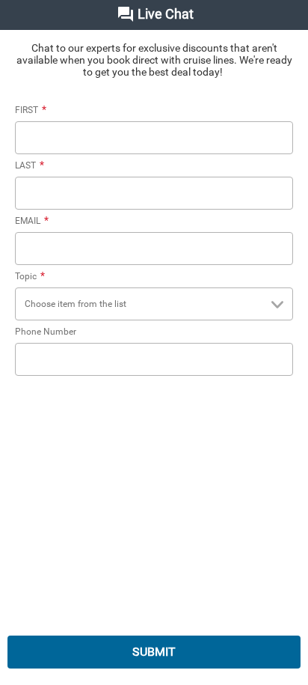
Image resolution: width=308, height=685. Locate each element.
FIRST (30, 110)
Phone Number (45, 331)
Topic (30, 276)
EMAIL (32, 221)
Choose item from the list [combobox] (75, 304)
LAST (29, 165)
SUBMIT (154, 652)
